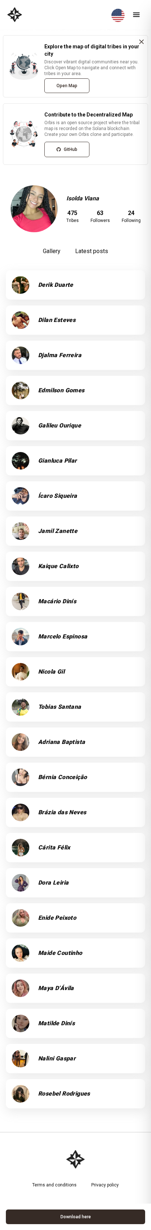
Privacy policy (105, 1185)
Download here (75, 1216)
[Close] (141, 41)
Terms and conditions (54, 1185)
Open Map (66, 85)
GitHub (70, 149)
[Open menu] (136, 14)
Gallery (51, 251)
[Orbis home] (14, 14)
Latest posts (91, 251)
